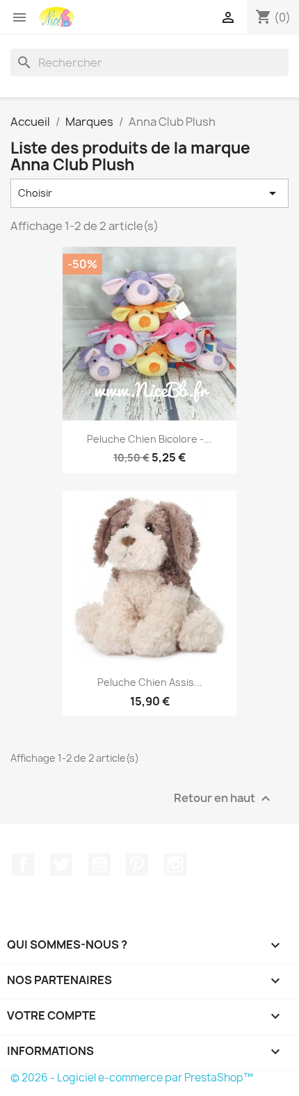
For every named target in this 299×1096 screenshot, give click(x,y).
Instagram (175, 864)
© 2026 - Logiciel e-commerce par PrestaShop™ (131, 1077)
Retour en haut (224, 798)
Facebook (23, 864)
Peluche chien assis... (149, 682)
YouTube (99, 864)
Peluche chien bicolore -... (149, 438)
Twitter (61, 864)
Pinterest (137, 864)
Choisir (149, 193)
